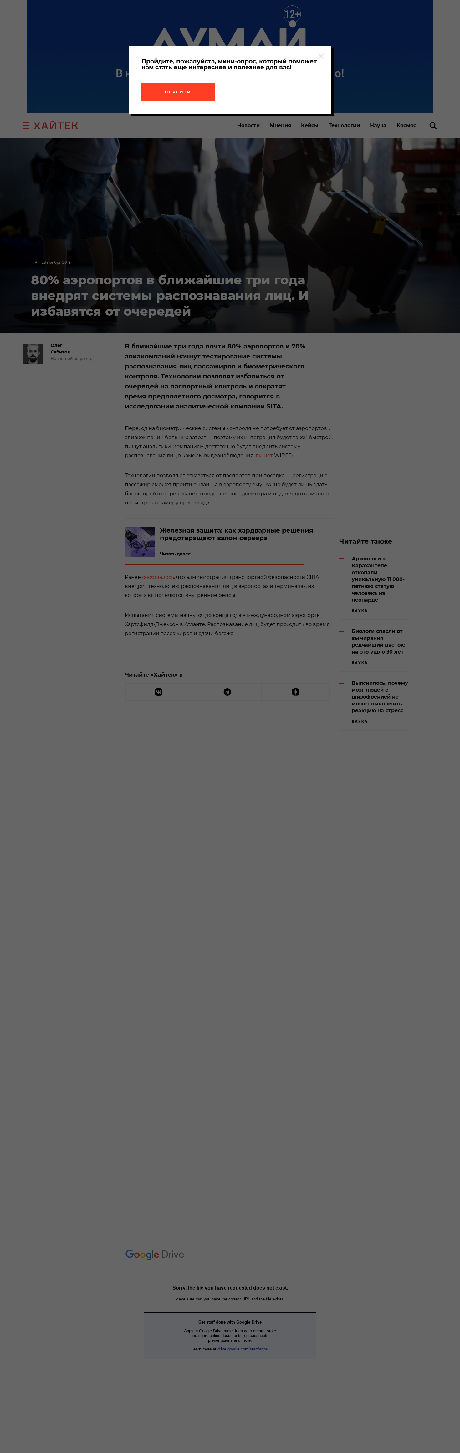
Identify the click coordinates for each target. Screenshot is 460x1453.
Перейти (178, 91)
